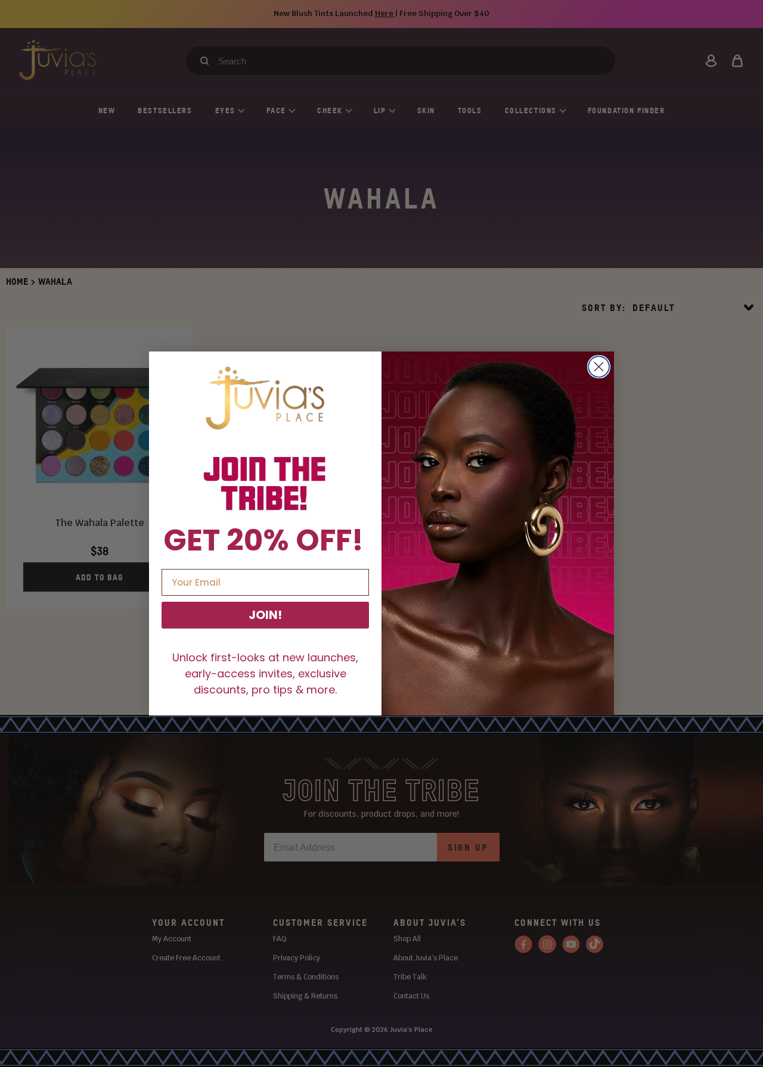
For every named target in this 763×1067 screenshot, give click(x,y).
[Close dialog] (598, 366)
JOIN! (265, 614)
